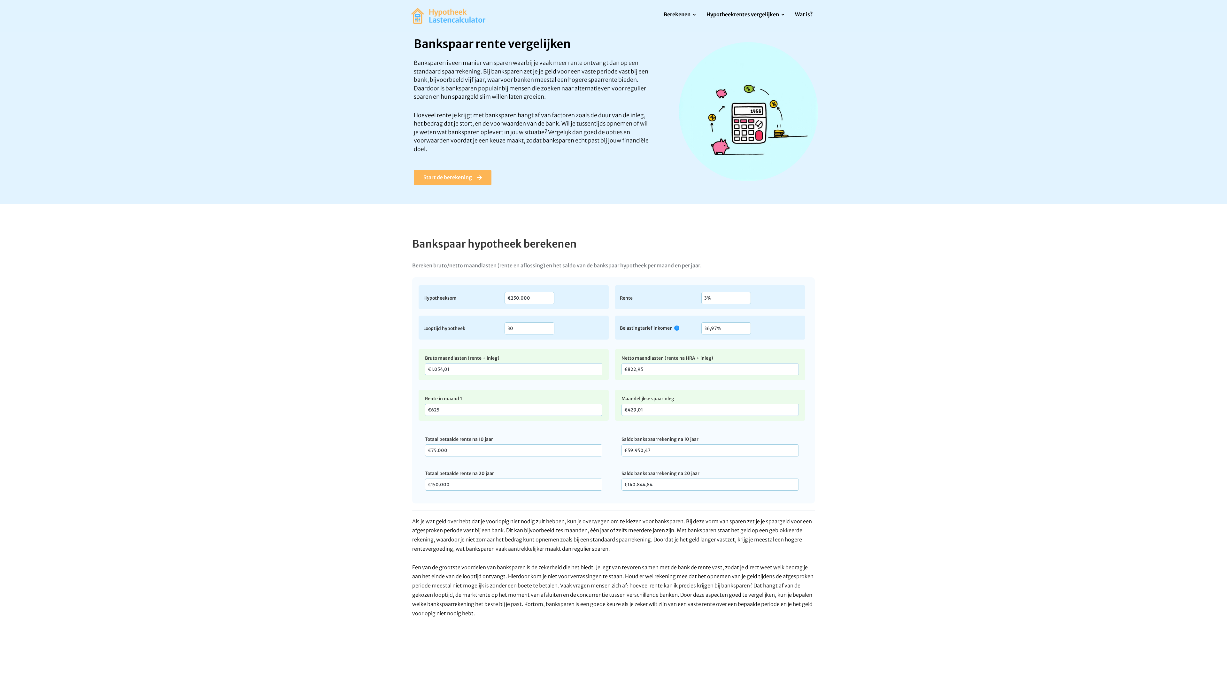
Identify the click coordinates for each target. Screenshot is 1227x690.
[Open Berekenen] (694, 15)
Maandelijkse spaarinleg (647, 399)
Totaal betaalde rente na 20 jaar (459, 473)
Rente (626, 297)
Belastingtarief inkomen (646, 328)
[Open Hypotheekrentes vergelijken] (783, 15)
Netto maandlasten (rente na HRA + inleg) (667, 358)
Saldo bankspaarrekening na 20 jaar (660, 473)
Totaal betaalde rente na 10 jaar (459, 439)
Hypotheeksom (440, 297)
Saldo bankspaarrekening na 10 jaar (659, 439)
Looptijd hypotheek (444, 328)
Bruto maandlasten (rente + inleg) (462, 358)
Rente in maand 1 (443, 399)
